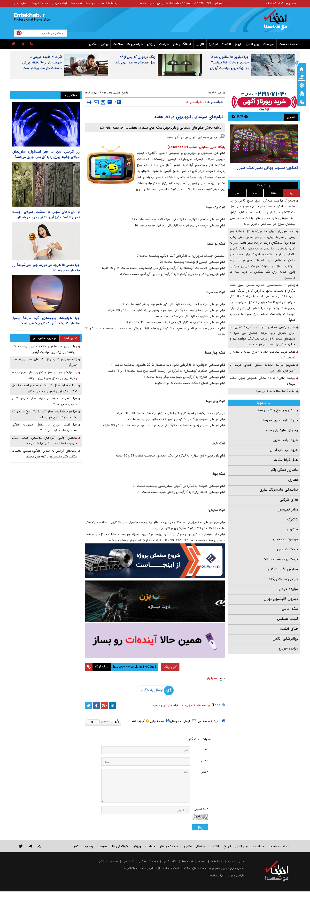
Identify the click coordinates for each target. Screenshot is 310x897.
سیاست (268, 44)
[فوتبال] (301, 85)
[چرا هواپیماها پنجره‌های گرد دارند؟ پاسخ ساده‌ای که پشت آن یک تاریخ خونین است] (46, 294)
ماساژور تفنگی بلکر (284, 470)
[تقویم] (301, 93)
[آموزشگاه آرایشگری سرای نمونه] (155, 640)
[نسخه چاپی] (89, 102)
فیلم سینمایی (169, 705)
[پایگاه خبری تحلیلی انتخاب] (279, 22)
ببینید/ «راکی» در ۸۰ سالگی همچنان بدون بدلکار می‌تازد (262, 380)
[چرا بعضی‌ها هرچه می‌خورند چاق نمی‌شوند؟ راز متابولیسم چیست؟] (46, 241)
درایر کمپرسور (288, 509)
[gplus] (104, 705)
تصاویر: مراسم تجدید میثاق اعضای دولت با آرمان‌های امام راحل (262, 367)
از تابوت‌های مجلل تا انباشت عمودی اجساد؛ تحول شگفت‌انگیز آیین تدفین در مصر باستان (46, 214)
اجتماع (213, 44)
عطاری (293, 480)
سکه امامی (290, 609)
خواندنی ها (135, 44)
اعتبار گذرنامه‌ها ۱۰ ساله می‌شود (275, 391)
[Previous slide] (246, 116)
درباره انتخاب (236, 861)
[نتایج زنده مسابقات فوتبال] (301, 101)
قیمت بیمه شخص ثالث (280, 559)
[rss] (31, 44)
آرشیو (101, 861)
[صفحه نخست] (301, 68)
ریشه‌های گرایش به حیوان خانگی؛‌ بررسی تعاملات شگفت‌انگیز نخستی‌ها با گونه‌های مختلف (44, 453)
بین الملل (252, 44)
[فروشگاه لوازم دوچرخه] (155, 601)
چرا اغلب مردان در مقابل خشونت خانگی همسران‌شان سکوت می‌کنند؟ (44, 427)
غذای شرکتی (289, 500)
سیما (155, 705)
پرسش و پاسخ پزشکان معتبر (276, 410)
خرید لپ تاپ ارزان (284, 450)
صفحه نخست (288, 44)
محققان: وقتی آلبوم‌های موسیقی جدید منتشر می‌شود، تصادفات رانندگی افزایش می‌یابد (44, 440)
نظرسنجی (20, 3)
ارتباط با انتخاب (108, 3)
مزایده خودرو (288, 589)
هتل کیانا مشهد (286, 460)
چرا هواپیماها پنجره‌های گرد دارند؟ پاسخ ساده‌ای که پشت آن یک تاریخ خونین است (46, 320)
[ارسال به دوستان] (96, 102)
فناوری (199, 44)
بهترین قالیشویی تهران (281, 599)
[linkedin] (112, 705)
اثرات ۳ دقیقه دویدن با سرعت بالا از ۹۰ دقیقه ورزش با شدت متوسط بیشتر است (42, 62)
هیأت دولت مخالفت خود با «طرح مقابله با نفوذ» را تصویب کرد (262, 354)
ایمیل (204, 760)
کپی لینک (170, 667)
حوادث (164, 44)
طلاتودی (292, 529)
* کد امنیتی (201, 809)
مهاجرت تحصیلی (285, 539)
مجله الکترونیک (39, 3)
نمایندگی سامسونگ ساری (278, 490)
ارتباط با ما (217, 861)
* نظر (205, 771)
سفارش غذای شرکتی (283, 569)
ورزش (151, 44)
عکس (93, 44)
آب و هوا (76, 3)
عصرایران (212, 678)
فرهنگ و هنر (182, 44)
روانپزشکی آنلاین (285, 639)
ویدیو (104, 44)
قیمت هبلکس (287, 549)
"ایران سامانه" (217, 875)
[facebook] (96, 705)
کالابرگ (292, 519)
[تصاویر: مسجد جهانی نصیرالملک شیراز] (264, 143)
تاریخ (238, 44)
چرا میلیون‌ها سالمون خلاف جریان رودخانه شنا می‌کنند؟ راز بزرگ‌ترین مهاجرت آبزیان (229, 62)
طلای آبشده (289, 629)
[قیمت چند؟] (301, 76)
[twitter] (13, 44)
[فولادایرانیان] (155, 560)
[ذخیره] (103, 102)
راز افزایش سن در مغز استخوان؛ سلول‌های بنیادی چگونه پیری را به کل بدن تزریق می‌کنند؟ (46, 154)
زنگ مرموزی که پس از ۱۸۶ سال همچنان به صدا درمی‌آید (135, 59)
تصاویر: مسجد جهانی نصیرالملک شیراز (267, 168)
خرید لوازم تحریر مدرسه (280, 420)
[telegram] (22, 44)
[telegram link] (30, 846)
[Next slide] (233, 116)
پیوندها (90, 3)
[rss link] (39, 846)
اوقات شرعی (59, 3)
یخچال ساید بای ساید (281, 430)
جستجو (113, 861)
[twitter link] (21, 846)
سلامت (118, 44)
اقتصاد (226, 44)
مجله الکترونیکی (148, 861)
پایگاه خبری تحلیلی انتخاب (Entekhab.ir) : (195, 147)
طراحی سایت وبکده (283, 579)
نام (206, 749)
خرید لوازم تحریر (285, 440)
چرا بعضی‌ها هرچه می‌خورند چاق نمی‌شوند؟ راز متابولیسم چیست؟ (44, 401)
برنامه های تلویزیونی (196, 705)
